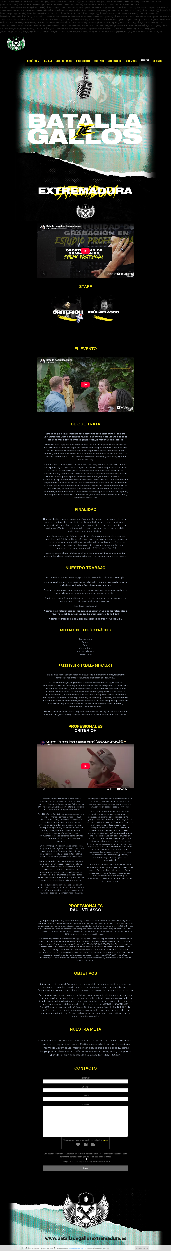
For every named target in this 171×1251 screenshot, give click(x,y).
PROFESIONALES (83, 60)
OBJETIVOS (99, 60)
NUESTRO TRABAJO (64, 60)
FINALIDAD (47, 60)
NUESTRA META (114, 60)
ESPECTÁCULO (131, 60)
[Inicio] (16, 51)
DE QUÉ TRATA (33, 60)
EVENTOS (145, 60)
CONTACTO (157, 60)
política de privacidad (81, 1161)
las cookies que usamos (77, 1248)
